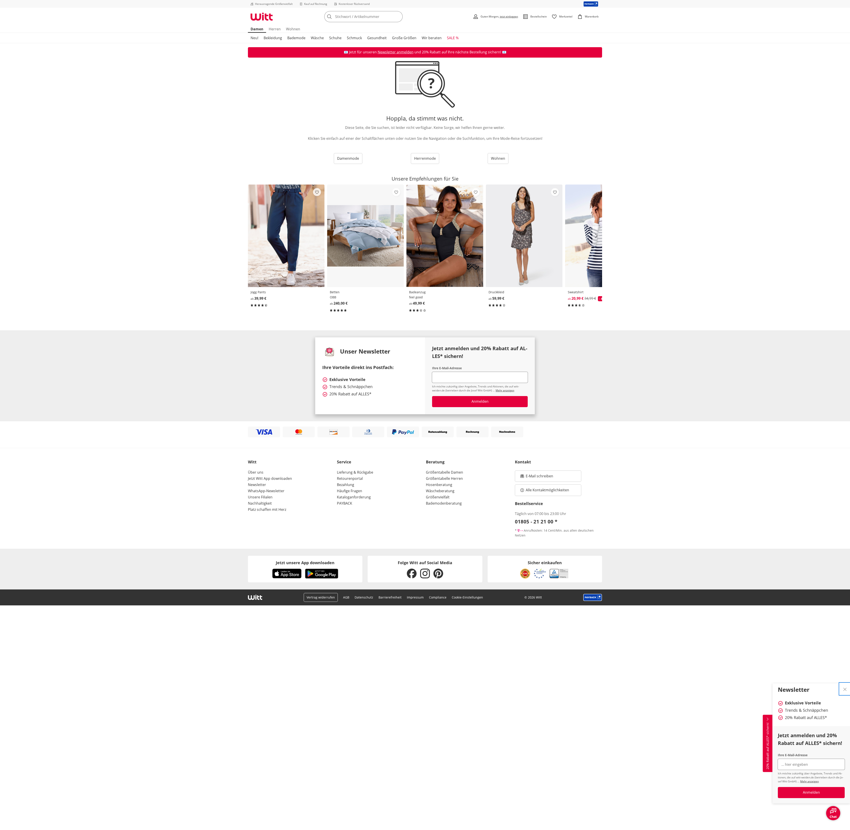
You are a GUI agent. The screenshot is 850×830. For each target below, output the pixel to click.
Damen (257, 29)
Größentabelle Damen (444, 472)
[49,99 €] (444, 236)
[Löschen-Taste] (398, 16)
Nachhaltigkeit (260, 503)
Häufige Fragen (349, 490)
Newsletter (257, 484)
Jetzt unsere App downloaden (305, 562)
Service (344, 462)
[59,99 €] (524, 236)
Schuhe (335, 37)
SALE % (453, 37)
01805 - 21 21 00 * (536, 521)
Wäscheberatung (440, 490)
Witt (252, 462)
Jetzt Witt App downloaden (270, 478)
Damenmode (348, 158)
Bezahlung (345, 484)
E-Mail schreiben (536, 477)
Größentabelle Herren (444, 478)
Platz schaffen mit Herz (267, 509)
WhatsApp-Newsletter (266, 490)
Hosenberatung (439, 484)
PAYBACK (344, 503)
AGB (346, 597)
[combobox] (373, 16)
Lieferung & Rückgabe (355, 472)
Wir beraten (432, 37)
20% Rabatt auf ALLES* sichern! (767, 746)
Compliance (437, 597)
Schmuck (354, 37)
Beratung (435, 462)
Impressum (415, 597)
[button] (597, 236)
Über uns (255, 472)
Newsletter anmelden (395, 52)
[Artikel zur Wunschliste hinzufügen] (317, 192)
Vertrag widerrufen (321, 597)
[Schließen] (845, 688)
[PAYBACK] (591, 4)
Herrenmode (425, 158)
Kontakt (523, 462)
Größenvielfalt (438, 497)
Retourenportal (350, 478)
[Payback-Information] (592, 597)
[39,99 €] (286, 236)
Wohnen (293, 29)
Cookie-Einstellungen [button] (467, 597)
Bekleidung (273, 37)
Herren (275, 29)
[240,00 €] (365, 236)
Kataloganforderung (354, 497)
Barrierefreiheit (390, 597)
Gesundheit (377, 37)
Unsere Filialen (260, 497)
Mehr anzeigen (809, 781)
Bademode (296, 37)
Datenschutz (364, 597)
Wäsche (317, 37)
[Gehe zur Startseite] (262, 16)
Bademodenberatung (444, 503)
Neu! (254, 37)
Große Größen (404, 37)
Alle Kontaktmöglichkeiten (547, 490)
